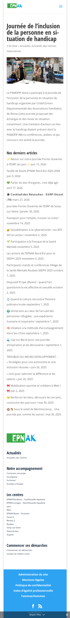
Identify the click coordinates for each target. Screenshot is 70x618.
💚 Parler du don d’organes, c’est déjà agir (32, 182)
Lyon (9, 506)
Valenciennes (14, 51)
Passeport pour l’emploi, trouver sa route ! (33, 218)
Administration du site (33, 574)
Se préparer (12, 476)
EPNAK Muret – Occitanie (18, 513)
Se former (11, 480)
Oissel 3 (10, 517)
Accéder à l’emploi (15, 483)
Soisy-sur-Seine (14, 527)
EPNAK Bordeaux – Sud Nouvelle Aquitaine (26, 499)
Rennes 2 (11, 520)
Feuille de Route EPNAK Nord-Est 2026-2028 (33, 171)
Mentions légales (33, 580)
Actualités (25, 45)
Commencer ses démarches (19, 550)
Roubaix (10, 524)
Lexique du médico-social (18, 553)
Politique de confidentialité (33, 585)
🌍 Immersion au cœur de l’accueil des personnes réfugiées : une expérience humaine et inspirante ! (30, 316)
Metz (9, 510)
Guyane (10, 534)
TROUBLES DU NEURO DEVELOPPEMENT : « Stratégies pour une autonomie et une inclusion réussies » (32, 362)
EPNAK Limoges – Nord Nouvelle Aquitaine (26, 502)
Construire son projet (16, 473)
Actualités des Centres (44, 45)
